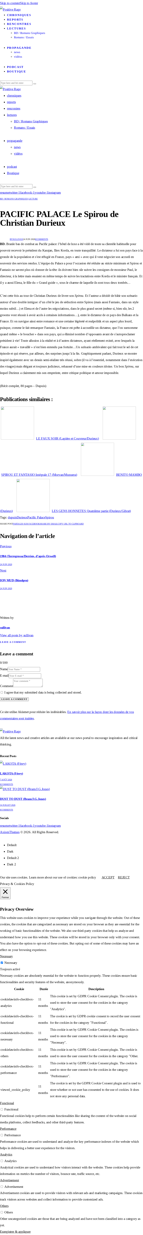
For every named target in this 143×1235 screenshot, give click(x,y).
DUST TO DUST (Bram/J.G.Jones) (23, 799)
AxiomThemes (10, 832)
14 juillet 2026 (7, 805)
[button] (70, 524)
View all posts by (16, 635)
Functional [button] (7, 1103)
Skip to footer (29, 3)
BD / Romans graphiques (14, 199)
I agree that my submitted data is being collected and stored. (43, 692)
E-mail (4, 675)
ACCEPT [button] (108, 877)
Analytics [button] (6, 1154)
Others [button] (4, 1206)
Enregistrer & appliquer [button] (15, 1231)
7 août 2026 (6, 780)
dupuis (12, 517)
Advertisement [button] (9, 1180)
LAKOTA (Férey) (11, 773)
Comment (6, 686)
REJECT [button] (124, 877)
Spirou (49, 517)
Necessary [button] (6, 956)
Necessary (10, 963)
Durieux (22, 517)
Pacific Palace (36, 517)
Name (4, 669)
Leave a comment (13, 642)
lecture (33, 199)
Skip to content (10, 3)
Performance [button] (8, 1129)
